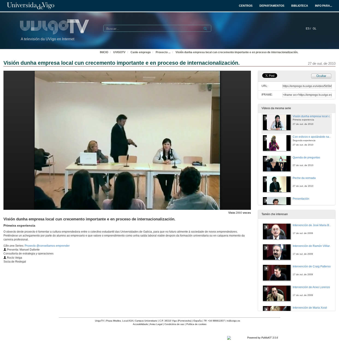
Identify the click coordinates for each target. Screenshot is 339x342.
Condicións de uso (174, 324)
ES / (309, 28)
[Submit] (205, 28)
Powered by (262, 337)
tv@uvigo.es (233, 320)
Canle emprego (141, 52)
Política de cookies (196, 324)
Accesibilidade (140, 324)
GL (314, 28)
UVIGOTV (119, 52)
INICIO (104, 52)
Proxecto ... (163, 52)
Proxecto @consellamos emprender (47, 245)
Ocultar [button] (321, 76)
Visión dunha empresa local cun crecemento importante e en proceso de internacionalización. (236, 52)
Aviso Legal (156, 324)
